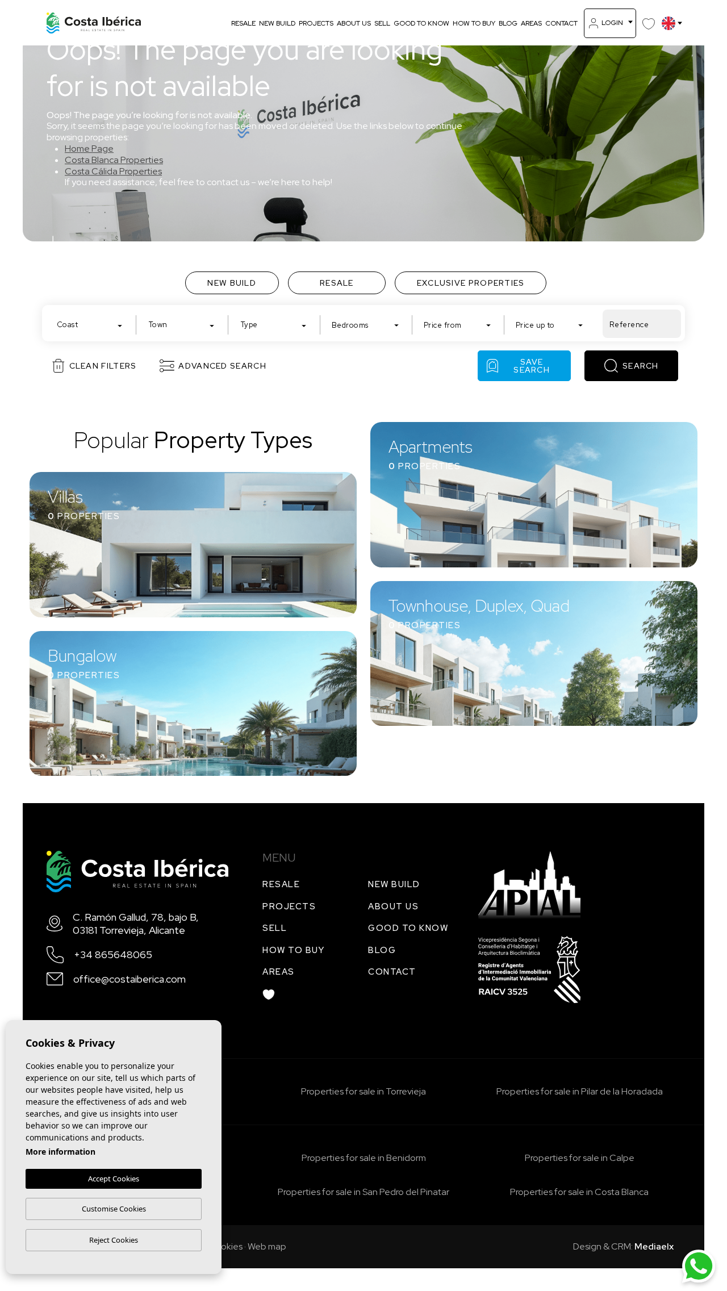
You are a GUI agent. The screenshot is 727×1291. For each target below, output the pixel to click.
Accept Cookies (113, 1178)
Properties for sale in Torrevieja (363, 1091)
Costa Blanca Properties (114, 160)
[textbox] (92, 324)
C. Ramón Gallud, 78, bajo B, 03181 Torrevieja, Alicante (136, 923)
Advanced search (222, 366)
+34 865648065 (113, 954)
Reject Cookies (113, 1240)
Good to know (421, 23)
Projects (316, 23)
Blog (508, 23)
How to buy (474, 23)
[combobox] (90, 324)
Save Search (531, 366)
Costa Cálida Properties (113, 171)
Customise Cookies (114, 1209)
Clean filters (103, 366)
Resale (243, 23)
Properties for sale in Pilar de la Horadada (579, 1091)
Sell (382, 23)
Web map (267, 1246)
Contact (561, 23)
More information (60, 1151)
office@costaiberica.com (129, 978)
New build (277, 23)
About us (354, 23)
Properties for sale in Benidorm (364, 1158)
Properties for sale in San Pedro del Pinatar (363, 1192)
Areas (531, 23)
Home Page (89, 148)
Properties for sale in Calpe (579, 1158)
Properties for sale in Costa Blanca (579, 1192)
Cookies (225, 1246)
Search (640, 366)
